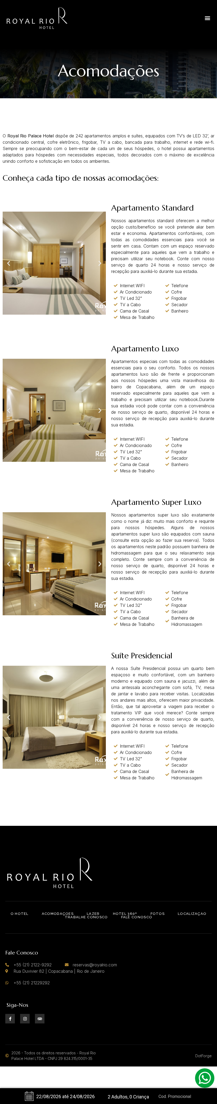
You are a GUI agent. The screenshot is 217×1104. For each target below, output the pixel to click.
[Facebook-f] (10, 1018)
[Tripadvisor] (39, 1018)
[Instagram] (25, 1018)
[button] (207, 18)
